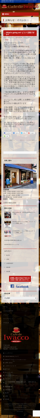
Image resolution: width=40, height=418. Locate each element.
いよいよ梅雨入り (9, 140)
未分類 (8, 271)
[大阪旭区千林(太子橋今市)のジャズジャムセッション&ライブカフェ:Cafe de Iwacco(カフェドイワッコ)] (20, 6)
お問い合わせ (9, 362)
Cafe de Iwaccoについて (12, 356)
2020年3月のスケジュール (11, 244)
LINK (7, 259)
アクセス (6, 323)
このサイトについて (10, 366)
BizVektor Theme (23, 409)
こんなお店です (8, 311)
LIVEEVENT (9, 263)
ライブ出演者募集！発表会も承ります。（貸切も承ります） (20, 382)
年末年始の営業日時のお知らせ (13, 240)
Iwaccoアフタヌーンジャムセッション (15, 359)
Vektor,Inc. (33, 409)
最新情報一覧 (9, 386)
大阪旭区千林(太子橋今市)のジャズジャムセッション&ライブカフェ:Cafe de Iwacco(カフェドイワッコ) (20, 405)
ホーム (5, 307)
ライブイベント (8, 319)
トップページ (9, 353)
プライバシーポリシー (11, 375)
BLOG (7, 39)
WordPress (14, 409)
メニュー (6, 315)
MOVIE (8, 267)
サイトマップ (9, 372)
